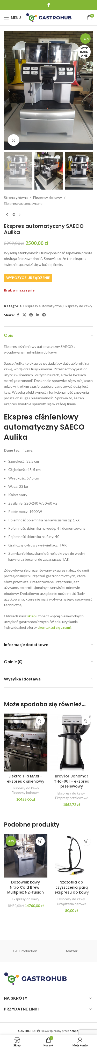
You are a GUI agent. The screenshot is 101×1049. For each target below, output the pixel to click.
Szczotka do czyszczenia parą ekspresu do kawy (71, 887)
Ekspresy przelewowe (71, 798)
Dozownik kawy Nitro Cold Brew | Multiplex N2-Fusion (25, 887)
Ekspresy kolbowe (25, 793)
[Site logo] (48, 17)
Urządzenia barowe (71, 904)
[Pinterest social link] (31, 314)
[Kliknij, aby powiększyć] (13, 140)
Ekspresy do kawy (47, 197)
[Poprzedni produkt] (7, 215)
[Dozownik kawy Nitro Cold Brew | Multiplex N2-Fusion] (25, 856)
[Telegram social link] (44, 314)
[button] (9, 90)
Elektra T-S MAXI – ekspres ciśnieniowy (25, 779)
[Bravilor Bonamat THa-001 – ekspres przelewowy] (71, 742)
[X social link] (24, 314)
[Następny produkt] (19, 215)
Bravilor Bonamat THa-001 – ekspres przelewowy (71, 781)
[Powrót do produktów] (13, 215)
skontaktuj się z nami (54, 627)
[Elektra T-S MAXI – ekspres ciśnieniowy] (25, 742)
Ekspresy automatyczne (23, 203)
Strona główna (16, 197)
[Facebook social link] (49, 5)
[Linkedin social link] (37, 314)
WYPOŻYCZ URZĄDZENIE (28, 277)
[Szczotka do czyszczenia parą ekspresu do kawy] (71, 856)
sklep (31, 616)
